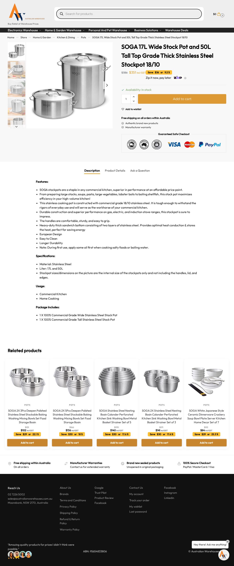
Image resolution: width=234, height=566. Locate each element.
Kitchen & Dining (66, 37)
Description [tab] (92, 170)
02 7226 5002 (16, 494)
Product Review (104, 498)
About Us (65, 487)
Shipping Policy (69, 513)
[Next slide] (107, 85)
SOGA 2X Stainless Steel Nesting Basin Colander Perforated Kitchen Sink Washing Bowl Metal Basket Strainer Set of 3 (161, 416)
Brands (64, 494)
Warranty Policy (70, 529)
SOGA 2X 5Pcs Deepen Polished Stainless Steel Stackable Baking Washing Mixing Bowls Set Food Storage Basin (72, 416)
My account (136, 494)
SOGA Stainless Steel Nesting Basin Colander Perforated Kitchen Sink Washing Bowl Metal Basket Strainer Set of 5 (117, 416)
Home (10, 37)
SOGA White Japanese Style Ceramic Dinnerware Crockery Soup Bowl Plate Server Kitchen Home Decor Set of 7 (206, 416)
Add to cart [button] (27, 442)
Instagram (170, 492)
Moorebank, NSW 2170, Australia (28, 502)
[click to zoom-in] (69, 85)
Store (24, 37)
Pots (83, 37)
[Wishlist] (41, 364)
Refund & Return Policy (70, 521)
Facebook (100, 503)
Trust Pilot (101, 492)
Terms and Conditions (73, 500)
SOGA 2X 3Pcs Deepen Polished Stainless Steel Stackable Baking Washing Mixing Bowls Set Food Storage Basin (27, 416)
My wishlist (135, 506)
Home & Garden (42, 37)
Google (99, 487)
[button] (218, 14)
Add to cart (182, 99)
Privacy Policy (68, 506)
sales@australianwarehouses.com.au (30, 498)
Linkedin (169, 498)
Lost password (138, 511)
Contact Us (136, 487)
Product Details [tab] (115, 170)
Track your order (139, 500)
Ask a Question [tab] (140, 170)
